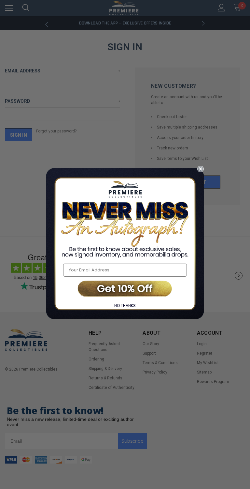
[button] (125, 289)
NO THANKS (125, 305)
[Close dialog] (200, 169)
